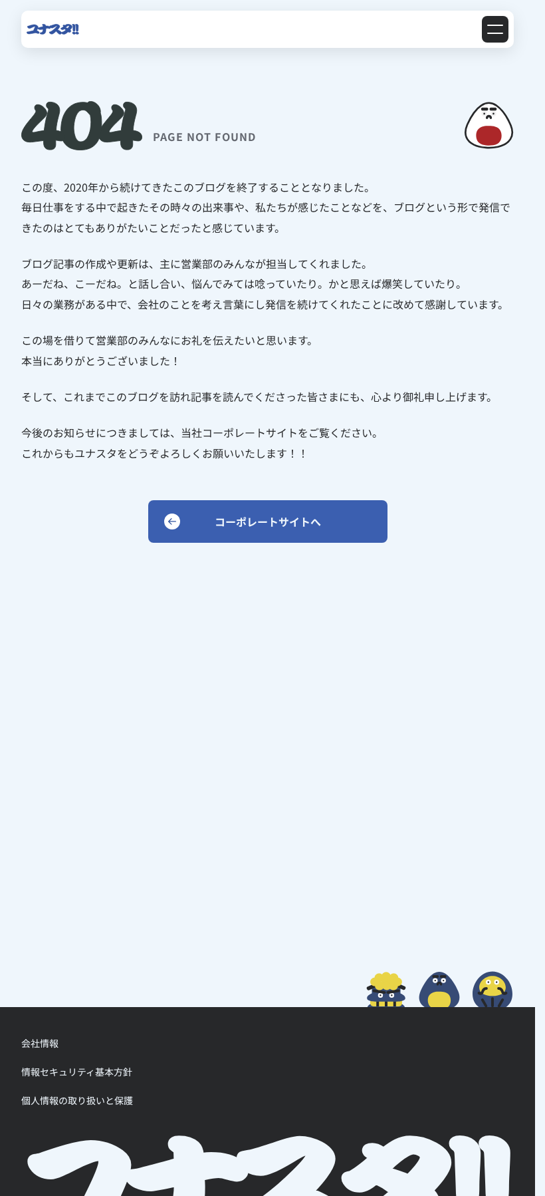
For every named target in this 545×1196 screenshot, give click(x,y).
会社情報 (39, 1043)
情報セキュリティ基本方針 (76, 1071)
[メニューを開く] (495, 29)
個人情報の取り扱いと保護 (77, 1100)
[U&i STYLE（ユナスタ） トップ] (53, 29)
